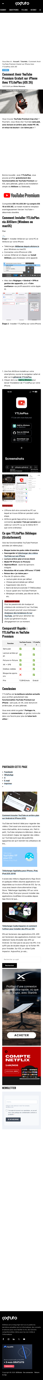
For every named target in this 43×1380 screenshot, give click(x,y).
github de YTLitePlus (22, 377)
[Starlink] (21, 970)
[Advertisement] (21, 36)
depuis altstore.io (27, 246)
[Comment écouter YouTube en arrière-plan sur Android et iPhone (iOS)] (19, 793)
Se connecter (28, 1372)
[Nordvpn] (17, 1345)
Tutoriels (5, 70)
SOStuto (19, 1372)
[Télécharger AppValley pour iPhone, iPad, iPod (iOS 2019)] (19, 848)
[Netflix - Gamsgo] (21, 1048)
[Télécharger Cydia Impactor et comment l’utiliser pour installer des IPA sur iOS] (19, 904)
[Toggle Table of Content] (3, 236)
